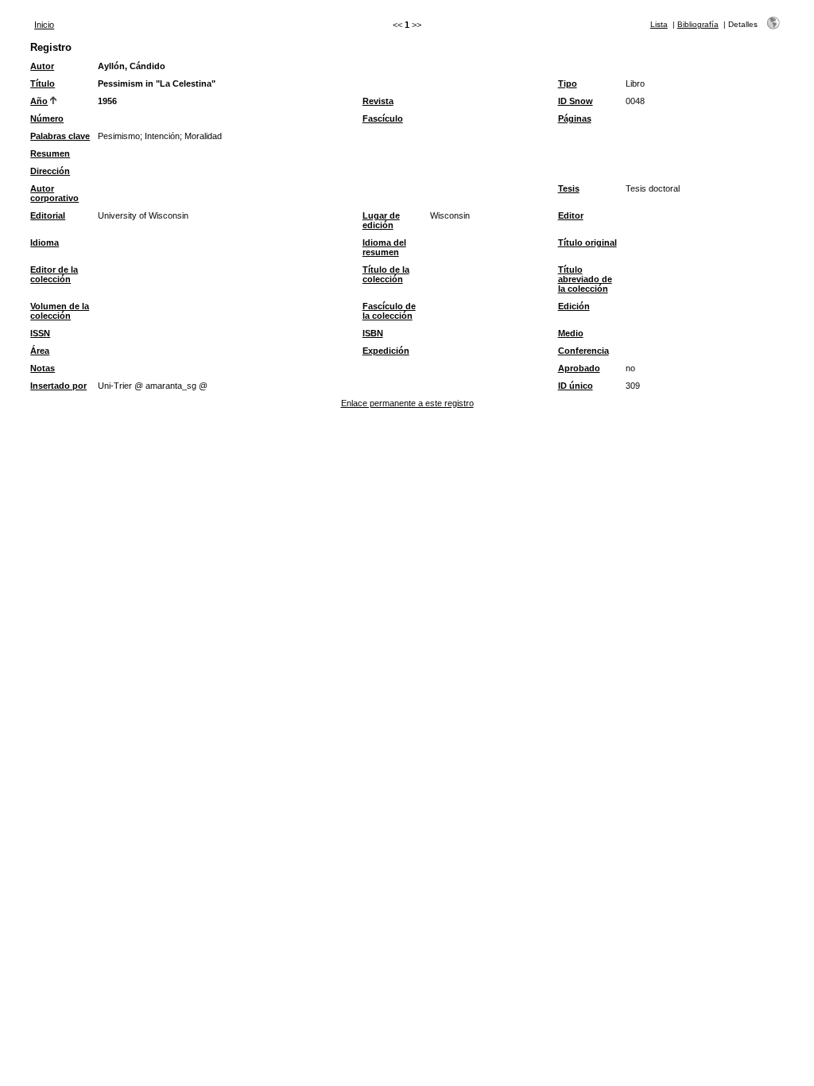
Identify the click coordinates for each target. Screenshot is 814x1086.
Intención (162, 136)
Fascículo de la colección (389, 310)
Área (39, 350)
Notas (42, 368)
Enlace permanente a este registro (407, 403)
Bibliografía (698, 24)
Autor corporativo (54, 193)
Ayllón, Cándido (131, 66)
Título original (587, 242)
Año (39, 101)
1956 (107, 101)
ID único (575, 385)
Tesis (568, 188)
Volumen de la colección (59, 310)
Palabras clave (60, 136)
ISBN (372, 333)
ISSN (40, 333)
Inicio (44, 24)
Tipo (567, 83)
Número (47, 118)
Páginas (574, 118)
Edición (574, 306)
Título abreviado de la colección (585, 279)
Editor (570, 215)
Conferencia (583, 350)
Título (42, 83)
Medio (570, 333)
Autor (42, 66)
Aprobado (579, 368)
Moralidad (203, 136)
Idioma (44, 242)
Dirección (50, 171)
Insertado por (58, 385)
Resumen (50, 153)
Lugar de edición (381, 220)
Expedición (385, 350)
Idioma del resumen (384, 247)
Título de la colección (385, 274)
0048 (635, 101)
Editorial (47, 215)
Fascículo (382, 118)
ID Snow (575, 101)
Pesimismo (119, 136)
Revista (377, 101)
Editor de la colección (54, 274)
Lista (659, 24)
